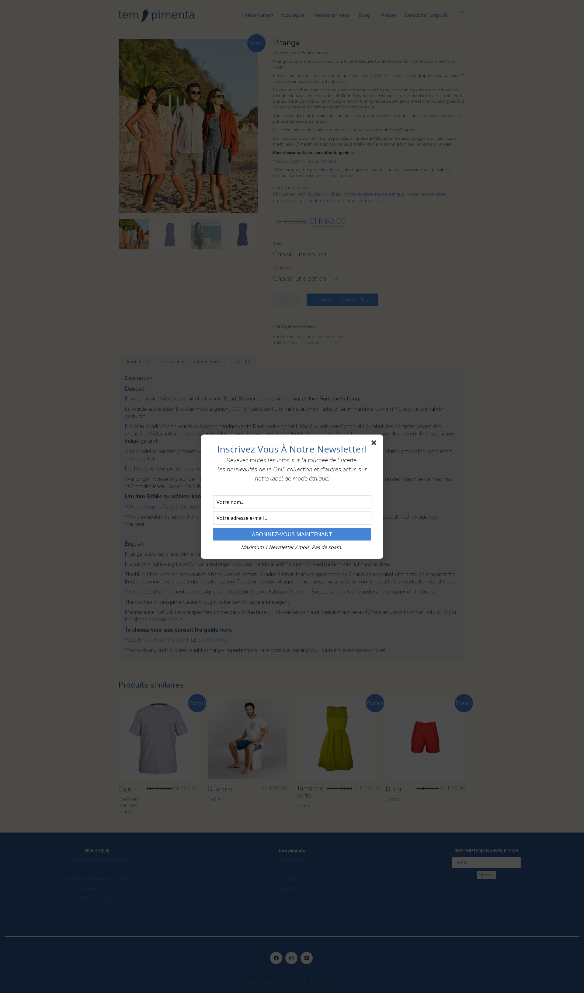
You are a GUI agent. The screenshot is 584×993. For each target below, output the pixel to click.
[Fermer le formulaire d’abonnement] (375, 444)
